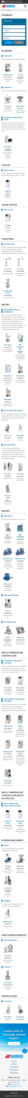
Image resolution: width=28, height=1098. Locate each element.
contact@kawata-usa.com (15, 1086)
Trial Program (14, 1067)
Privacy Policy (14, 1093)
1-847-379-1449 (14, 1084)
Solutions (14, 1064)
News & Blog (14, 1073)
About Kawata (14, 1070)
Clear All (19, 42)
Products (14, 1061)
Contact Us (14, 1043)
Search (9, 42)
